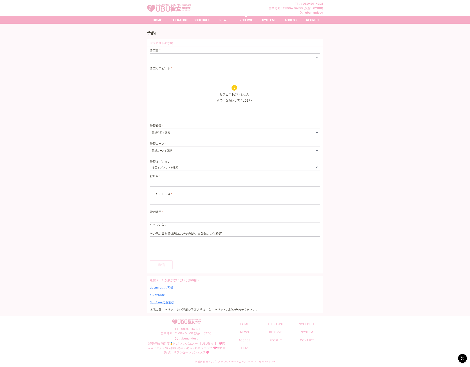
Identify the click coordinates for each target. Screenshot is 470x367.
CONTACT (307, 340)
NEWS (223, 20)
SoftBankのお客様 (162, 302)
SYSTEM (268, 20)
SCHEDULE (202, 20)
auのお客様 (157, 295)
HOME (157, 20)
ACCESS (291, 20)
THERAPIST (179, 20)
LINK (244, 348)
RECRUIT (312, 20)
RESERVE (246, 20)
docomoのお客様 (161, 287)
